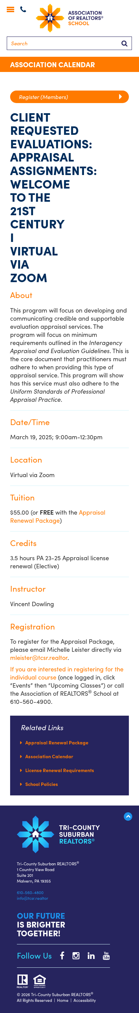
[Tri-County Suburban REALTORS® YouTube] (103, 955)
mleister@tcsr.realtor (38, 657)
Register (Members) (46, 96)
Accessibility (85, 1000)
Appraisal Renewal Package (57, 516)
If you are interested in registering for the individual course (66, 673)
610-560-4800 (30, 892)
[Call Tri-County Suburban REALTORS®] (23, 10)
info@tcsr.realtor (32, 898)
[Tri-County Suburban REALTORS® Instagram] (73, 955)
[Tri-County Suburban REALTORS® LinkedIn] (88, 955)
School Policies (41, 784)
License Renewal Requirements (59, 770)
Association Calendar (49, 756)
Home (62, 1000)
